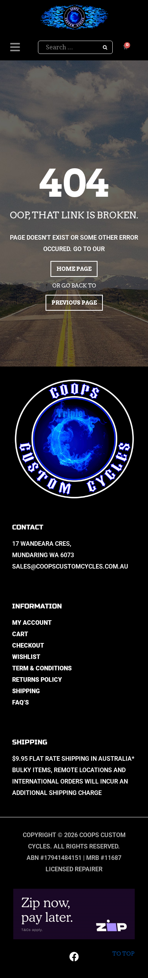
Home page (74, 269)
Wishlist (26, 656)
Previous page (74, 303)
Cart (20, 634)
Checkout (28, 645)
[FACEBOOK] (74, 956)
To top (123, 953)
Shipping (26, 691)
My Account (32, 622)
